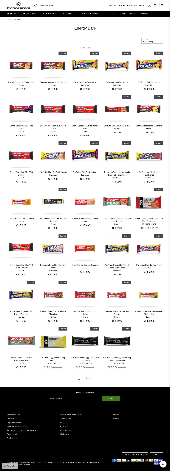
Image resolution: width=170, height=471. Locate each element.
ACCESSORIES (30, 14)
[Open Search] (36, 5)
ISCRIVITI (111, 399)
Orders (116, 415)
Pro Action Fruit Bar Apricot (85, 82)
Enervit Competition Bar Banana (149, 126)
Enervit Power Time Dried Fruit (21, 218)
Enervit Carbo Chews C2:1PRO (117, 126)
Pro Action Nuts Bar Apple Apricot (53, 172)
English (137, 5)
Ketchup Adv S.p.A (82, 462)
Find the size (12, 438)
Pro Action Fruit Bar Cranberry (85, 172)
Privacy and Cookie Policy (71, 415)
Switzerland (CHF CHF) (119, 5)
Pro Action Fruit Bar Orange (149, 82)
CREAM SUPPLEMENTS (90, 14)
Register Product (14, 423)
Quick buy (21, 76)
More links (144, 14)
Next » (88, 378)
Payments (64, 426)
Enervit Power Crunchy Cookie (85, 218)
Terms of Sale (65, 419)
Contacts (10, 419)
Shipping (64, 423)
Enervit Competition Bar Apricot (21, 82)
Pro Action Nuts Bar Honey (117, 82)
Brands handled (13, 415)
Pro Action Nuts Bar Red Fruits (148, 265)
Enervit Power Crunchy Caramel (85, 265)
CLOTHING (68, 14)
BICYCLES (12, 14)
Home (9, 19)
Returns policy (66, 430)
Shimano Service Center (17, 426)
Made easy (64, 434)
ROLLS (111, 14)
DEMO (123, 14)
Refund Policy (13, 434)
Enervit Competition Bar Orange (53, 82)
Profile (116, 419)
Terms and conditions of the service (21, 430)
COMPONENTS (50, 14)
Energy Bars (17, 19)
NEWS (133, 14)
